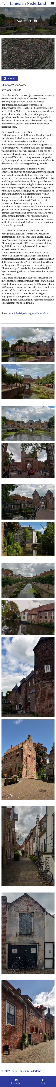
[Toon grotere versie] (28, 344)
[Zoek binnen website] (3, 3)
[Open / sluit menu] (52, 3)
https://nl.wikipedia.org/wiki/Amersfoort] (28, 313)
